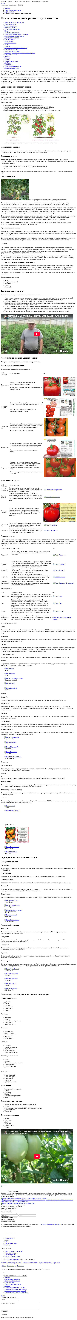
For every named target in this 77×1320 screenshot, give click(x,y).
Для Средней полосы (11, 61)
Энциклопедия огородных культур (16, 1289)
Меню (3, 3)
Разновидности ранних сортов (14, 22)
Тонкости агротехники (12, 32)
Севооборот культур (11, 1253)
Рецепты (7, 1286)
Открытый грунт (10, 27)
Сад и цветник (9, 1282)
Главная (7, 1277)
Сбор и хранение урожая (12, 1256)
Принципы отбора (10, 24)
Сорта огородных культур (13, 1284)
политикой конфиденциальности (51, 1224)
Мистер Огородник (13, 1259)
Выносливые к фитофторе (13, 66)
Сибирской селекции (11, 49)
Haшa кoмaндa (11, 1266)
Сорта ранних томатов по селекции (16, 48)
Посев (6, 31)
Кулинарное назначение (12, 29)
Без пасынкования (10, 43)
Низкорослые (9, 41)
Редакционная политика (30, 1263)
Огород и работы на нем (12, 1281)
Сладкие (7, 46)
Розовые (7, 56)
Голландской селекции (12, 51)
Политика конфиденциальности (11, 1263)
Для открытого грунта (12, 38)
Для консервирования (11, 68)
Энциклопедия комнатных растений (16, 1292)
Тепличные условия (11, 26)
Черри (6, 44)
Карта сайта (56, 1263)
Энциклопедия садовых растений (15, 1291)
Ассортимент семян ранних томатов (16, 34)
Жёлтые (7, 58)
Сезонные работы (10, 1254)
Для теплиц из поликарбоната (14, 36)
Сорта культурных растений (14, 1251)
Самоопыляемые (10, 39)
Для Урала (8, 63)
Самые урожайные (11, 54)
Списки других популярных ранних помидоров (20, 53)
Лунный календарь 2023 (12, 1279)
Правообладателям (45, 1263)
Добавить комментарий (8, 1221)
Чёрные (7, 59)
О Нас (4, 1266)
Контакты (20, 1266)
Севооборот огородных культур (15, 1287)
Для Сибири (8, 64)
